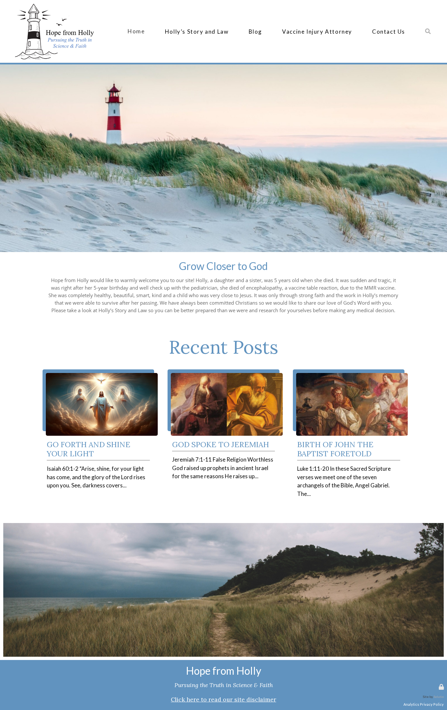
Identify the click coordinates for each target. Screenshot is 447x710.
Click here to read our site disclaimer (223, 699)
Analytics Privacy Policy (423, 704)
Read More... (98, 372)
